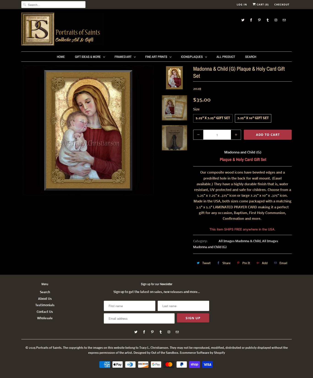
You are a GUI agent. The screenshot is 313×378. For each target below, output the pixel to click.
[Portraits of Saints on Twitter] (243, 20)
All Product (226, 57)
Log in (242, 4)
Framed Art (123, 57)
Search (250, 57)
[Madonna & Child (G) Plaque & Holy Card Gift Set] (88, 130)
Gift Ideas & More (88, 57)
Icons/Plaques (192, 57)
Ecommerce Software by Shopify (202, 352)
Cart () (262, 4)
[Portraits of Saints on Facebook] (251, 20)
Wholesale (45, 318)
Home (61, 57)
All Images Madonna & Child (240, 241)
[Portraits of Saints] (62, 30)
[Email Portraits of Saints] (284, 20)
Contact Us (45, 312)
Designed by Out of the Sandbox (156, 352)
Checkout (281, 4)
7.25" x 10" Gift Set (253, 118)
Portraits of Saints (48, 347)
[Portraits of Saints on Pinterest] (259, 20)
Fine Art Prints (156, 57)
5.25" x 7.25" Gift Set (213, 118)
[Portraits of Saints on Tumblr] (268, 20)
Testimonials (45, 305)
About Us (45, 299)
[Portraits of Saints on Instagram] (276, 20)
